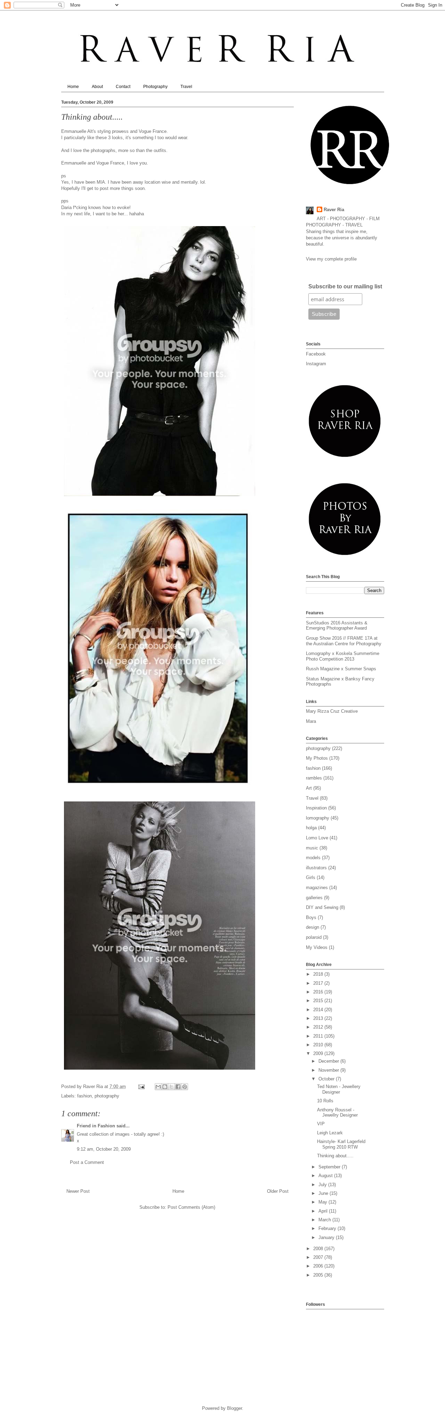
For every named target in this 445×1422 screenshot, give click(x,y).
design (312, 927)
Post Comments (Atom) (191, 1207)
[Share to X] (171, 1086)
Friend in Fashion (96, 1125)
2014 (318, 1009)
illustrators (316, 867)
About (97, 86)
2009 (318, 1053)
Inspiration (316, 807)
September (330, 1166)
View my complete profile (331, 259)
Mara (311, 721)
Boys (311, 917)
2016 (318, 991)
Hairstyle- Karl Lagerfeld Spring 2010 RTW (341, 1144)
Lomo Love (317, 837)
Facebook (316, 354)
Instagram (316, 363)
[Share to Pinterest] (184, 1086)
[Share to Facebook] (178, 1086)
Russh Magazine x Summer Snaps (341, 668)
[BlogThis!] (164, 1086)
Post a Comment (87, 1162)
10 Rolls (325, 1100)
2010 (318, 1044)
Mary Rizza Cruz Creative (332, 711)
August (326, 1175)
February (328, 1228)
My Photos (317, 758)
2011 (318, 1036)
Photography (155, 86)
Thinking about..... (335, 1155)
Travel (186, 86)
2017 (318, 983)
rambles (314, 778)
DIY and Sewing (322, 907)
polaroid (314, 937)
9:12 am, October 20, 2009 (104, 1149)
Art (309, 788)
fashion (84, 1096)
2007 (318, 1257)
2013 (318, 1018)
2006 (318, 1266)
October (327, 1078)
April (323, 1211)
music (312, 847)
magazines (317, 887)
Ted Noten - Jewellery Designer (339, 1089)
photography (107, 1096)
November (329, 1070)
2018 (318, 974)
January (327, 1237)
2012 (318, 1027)
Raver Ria (334, 209)
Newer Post (78, 1191)
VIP (321, 1123)
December (329, 1061)
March (325, 1219)
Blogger (234, 1408)
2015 (318, 1000)
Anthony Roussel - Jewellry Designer (337, 1112)
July (323, 1184)
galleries (314, 897)
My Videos (316, 947)
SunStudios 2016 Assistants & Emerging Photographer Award (336, 625)
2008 (318, 1248)
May (323, 1202)
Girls (310, 877)
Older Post (278, 1191)
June (324, 1193)
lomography (317, 818)
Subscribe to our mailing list (345, 286)
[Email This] (158, 1086)
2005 (318, 1275)
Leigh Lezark (330, 1132)
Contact (123, 86)
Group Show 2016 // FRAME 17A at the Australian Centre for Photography (343, 641)
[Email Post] (141, 1086)
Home (73, 86)
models (313, 857)
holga (311, 827)
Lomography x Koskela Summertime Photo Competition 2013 (342, 656)
